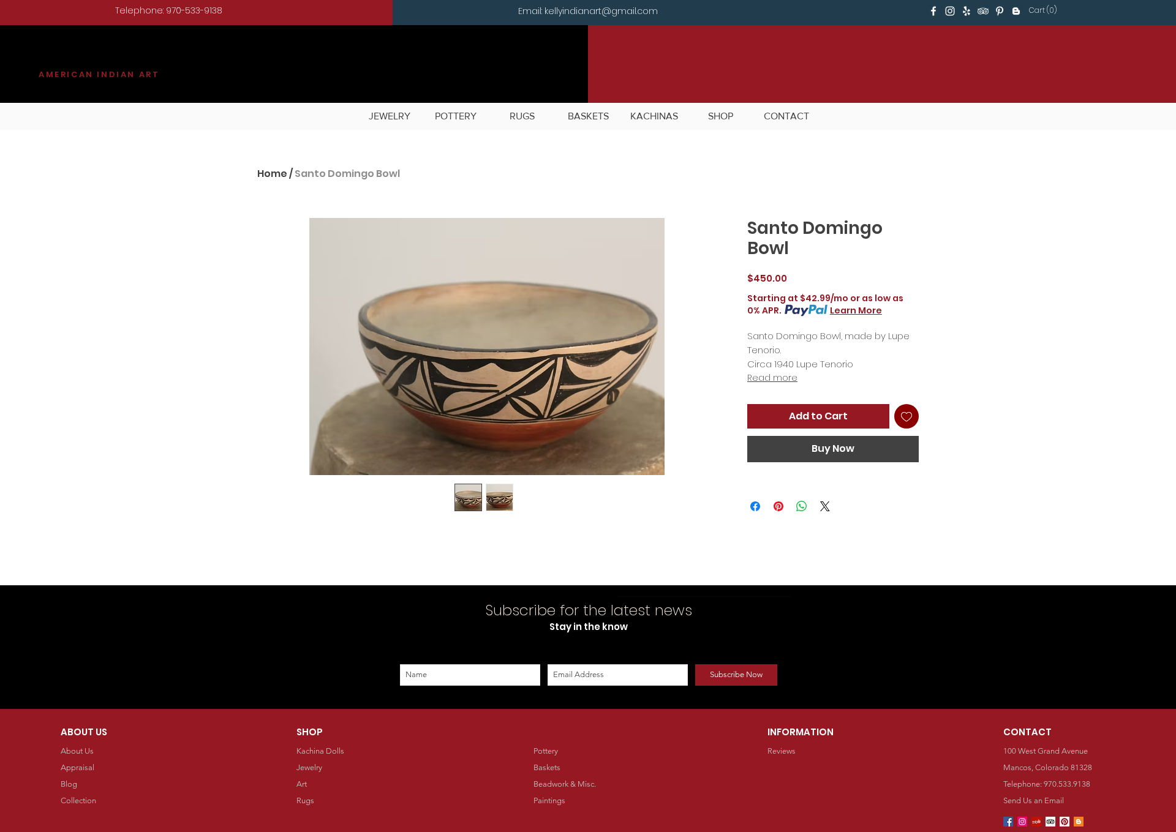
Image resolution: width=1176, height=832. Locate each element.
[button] (1045, 10)
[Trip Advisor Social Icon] (1050, 821)
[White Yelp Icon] (966, 11)
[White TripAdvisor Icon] (983, 11)
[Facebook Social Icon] (1008, 821)
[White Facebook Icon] (933, 11)
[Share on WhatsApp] (801, 506)
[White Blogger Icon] (1016, 11)
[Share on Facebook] (755, 506)
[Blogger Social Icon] (1079, 821)
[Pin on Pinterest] (778, 506)
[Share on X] (825, 506)
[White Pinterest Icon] (999, 11)
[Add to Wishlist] (906, 416)
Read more (772, 378)
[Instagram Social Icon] (1022, 821)
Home (272, 174)
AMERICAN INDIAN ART (99, 74)
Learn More (856, 310)
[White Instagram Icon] (950, 11)
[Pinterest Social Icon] (1064, 821)
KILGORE (83, 59)
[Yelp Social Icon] (1036, 821)
